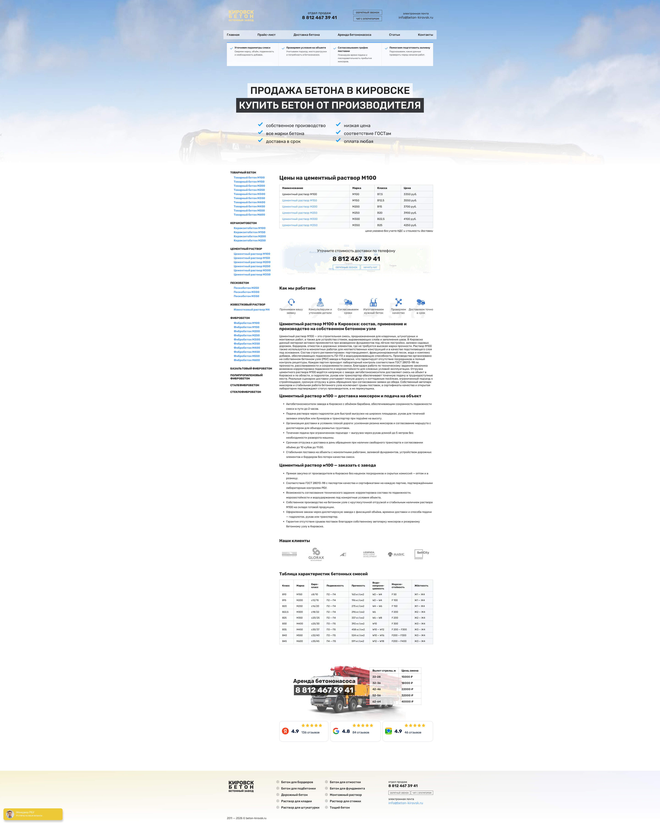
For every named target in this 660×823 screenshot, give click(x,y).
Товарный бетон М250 (249, 190)
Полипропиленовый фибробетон (246, 377)
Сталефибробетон (244, 385)
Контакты (425, 35)
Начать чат (370, 267)
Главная (233, 35)
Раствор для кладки (296, 801)
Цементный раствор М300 (252, 270)
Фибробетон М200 (247, 331)
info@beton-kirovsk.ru (416, 17)
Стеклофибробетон (245, 392)
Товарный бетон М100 (249, 177)
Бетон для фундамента (347, 788)
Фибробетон (240, 318)
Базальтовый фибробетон (251, 368)
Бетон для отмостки (345, 782)
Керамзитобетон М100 (250, 228)
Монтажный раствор (345, 795)
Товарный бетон (243, 172)
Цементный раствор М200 (252, 262)
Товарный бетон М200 (249, 185)
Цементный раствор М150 (252, 258)
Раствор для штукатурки (299, 807)
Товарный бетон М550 (249, 210)
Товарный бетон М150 (249, 181)
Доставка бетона (307, 35)
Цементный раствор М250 (252, 266)
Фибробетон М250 (247, 335)
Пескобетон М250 (246, 288)
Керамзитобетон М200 (250, 236)
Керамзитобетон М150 (249, 232)
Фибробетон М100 (247, 323)
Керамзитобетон (243, 223)
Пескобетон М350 (246, 296)
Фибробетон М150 (246, 327)
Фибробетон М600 (247, 360)
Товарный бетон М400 (249, 202)
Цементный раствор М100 (252, 253)
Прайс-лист (266, 35)
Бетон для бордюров (296, 782)
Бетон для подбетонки (298, 788)
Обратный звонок (367, 12)
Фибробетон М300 (247, 339)
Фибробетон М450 (247, 351)
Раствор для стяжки (345, 801)
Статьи (394, 35)
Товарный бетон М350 (249, 198)
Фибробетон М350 (247, 343)
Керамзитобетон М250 (250, 240)
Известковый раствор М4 (252, 309)
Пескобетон (239, 283)
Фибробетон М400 (247, 347)
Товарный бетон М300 (249, 194)
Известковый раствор (247, 304)
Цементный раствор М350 (252, 274)
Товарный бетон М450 (249, 206)
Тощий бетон (339, 807)
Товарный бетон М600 (249, 214)
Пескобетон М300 (246, 292)
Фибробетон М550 (247, 356)
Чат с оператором (367, 18)
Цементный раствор (246, 248)
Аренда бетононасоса (354, 35)
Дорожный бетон (294, 795)
